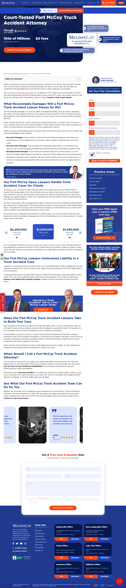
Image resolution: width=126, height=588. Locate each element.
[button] (6, 233)
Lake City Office (93, 546)
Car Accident (94, 181)
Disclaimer (110, 585)
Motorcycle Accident (97, 188)
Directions (75, 539)
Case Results (36, 2)
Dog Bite (92, 185)
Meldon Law (11, 190)
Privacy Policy (96, 585)
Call (61, 539)
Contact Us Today (104, 292)
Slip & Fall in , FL (95, 198)
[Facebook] (13, 544)
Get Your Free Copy (103, 238)
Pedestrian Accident (97, 192)
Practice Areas (64, 2)
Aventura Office (63, 565)
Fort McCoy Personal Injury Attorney (18, 73)
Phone (91, 109)
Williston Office (93, 565)
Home (5, 73)
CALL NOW (110, 3)
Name (91, 100)
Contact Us (91, 3)
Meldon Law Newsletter (103, 153)
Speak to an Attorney (19, 50)
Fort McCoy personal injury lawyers (21, 93)
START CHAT (110, 569)
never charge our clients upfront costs (44, 245)
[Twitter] (17, 544)
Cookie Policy (103, 585)
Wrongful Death (95, 195)
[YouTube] (21, 544)
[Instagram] (25, 544)
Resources (78, 2)
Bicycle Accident (95, 178)
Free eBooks (39, 548)
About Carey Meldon (104, 80)
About (24, 2)
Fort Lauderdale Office (96, 527)
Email (94, 119)
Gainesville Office (64, 527)
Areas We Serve (48, 2)
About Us (38, 531)
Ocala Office (62, 546)
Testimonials (39, 536)
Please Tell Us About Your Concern (103, 128)
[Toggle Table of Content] (78, 79)
